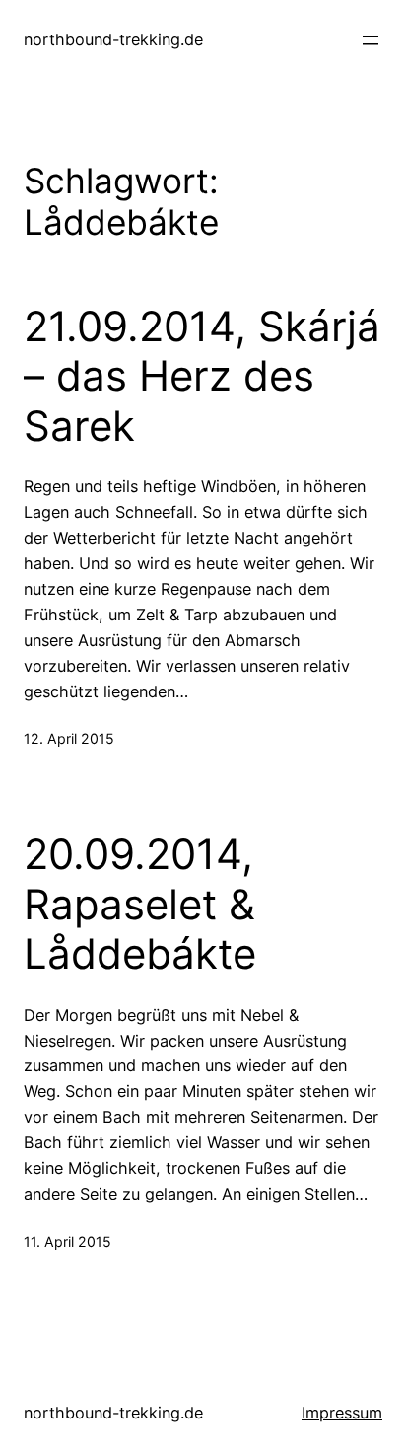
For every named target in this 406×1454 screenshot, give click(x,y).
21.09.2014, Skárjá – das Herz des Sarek (202, 376)
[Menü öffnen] (370, 40)
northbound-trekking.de (113, 39)
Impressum (342, 1412)
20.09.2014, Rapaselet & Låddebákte (140, 904)
